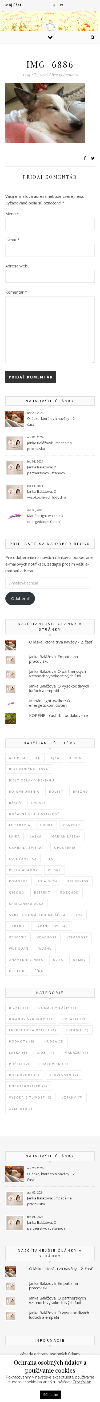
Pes (50, 859)
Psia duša (48, 881)
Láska (36, 836)
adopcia (17, 758)
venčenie (18, 937)
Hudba (46, 825)
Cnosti (38, 803)
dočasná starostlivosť (34, 814)
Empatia (74, 1019)
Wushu (45, 948)
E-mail (12, 239)
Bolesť (56, 791)
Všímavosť (77, 937)
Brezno (80, 791)
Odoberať (20, 598)
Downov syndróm (31, 1019)
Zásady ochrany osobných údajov (50, 1353)
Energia (77, 1030)
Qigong (16, 892)
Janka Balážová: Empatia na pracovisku (49, 445)
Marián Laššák (66, 836)
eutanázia (19, 825)
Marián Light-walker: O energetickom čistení (45, 518)
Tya (79, 915)
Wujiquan (19, 948)
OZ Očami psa (23, 859)
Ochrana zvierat (26, 848)
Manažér (77, 1052)
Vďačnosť (47, 937)
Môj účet (13, 4)
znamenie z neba (26, 960)
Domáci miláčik (57, 1008)
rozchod (69, 892)
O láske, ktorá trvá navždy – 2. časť (51, 421)
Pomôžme (18, 881)
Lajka (14, 836)
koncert (72, 825)
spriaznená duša (26, 904)
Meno (12, 213)
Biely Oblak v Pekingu (31, 780)
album (75, 758)
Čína (38, 971)
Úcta (58, 960)
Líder (46, 1052)
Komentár (16, 292)
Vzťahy (72, 1097)
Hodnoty (22, 1041)
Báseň (15, 803)
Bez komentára (64, 74)
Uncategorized (28, 1086)
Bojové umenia (24, 791)
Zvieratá (21, 1109)
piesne (54, 870)
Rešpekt (42, 892)
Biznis (19, 1008)
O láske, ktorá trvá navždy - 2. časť (60, 642)
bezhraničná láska (28, 769)
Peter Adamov (23, 870)
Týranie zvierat (51, 926)
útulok (17, 971)
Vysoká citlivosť (30, 1097)
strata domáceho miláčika (37, 915)
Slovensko (63, 1075)
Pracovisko (54, 1064)
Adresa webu (17, 265)
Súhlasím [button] (50, 1394)
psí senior (78, 881)
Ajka (55, 758)
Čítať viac (82, 1382)
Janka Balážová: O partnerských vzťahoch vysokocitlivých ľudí (46, 470)
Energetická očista (33, 1030)
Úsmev (79, 960)
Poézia (19, 1064)
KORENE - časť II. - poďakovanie (58, 715)
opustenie (64, 848)
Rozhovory (24, 1075)
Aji (38, 758)
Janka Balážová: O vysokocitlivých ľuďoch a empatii (46, 495)
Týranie (17, 926)
